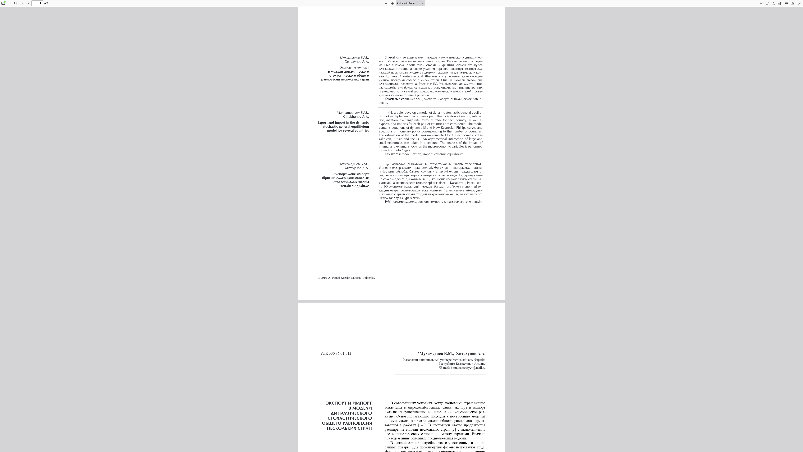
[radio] (761, 3)
